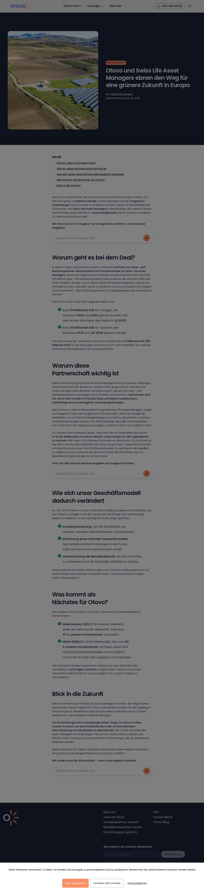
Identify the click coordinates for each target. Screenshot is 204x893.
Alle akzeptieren (75, 883)
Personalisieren (137, 883)
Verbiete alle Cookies (106, 883)
